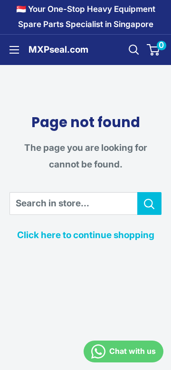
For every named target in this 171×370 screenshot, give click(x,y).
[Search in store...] (149, 203)
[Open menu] (14, 50)
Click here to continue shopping (85, 235)
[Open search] (134, 50)
